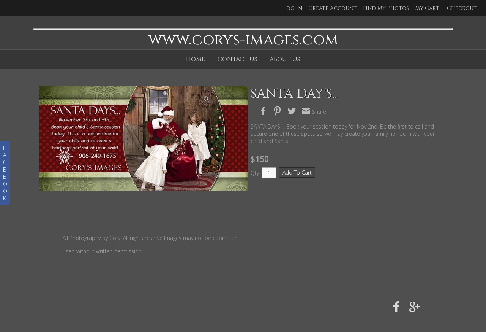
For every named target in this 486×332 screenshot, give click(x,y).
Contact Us (237, 59)
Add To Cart (297, 172)
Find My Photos (386, 8)
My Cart (428, 8)
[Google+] (414, 306)
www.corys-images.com (243, 40)
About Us (285, 59)
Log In (292, 8)
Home (195, 59)
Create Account (332, 8)
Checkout (462, 8)
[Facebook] (396, 306)
